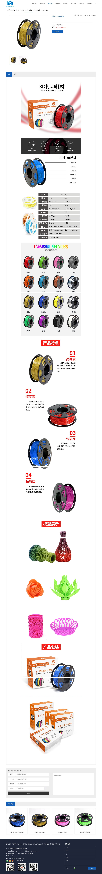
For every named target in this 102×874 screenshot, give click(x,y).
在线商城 (81, 3)
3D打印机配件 (36, 10)
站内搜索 (52, 844)
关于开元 (42, 3)
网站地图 (57, 844)
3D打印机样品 (44, 10)
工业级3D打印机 (11, 10)
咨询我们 (57, 31)
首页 (81, 15)
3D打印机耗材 (28, 10)
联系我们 (89, 3)
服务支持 (65, 3)
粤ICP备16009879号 (19, 860)
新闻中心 (58, 3)
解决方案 (73, 3)
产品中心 (50, 3)
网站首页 (34, 3)
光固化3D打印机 (20, 10)
